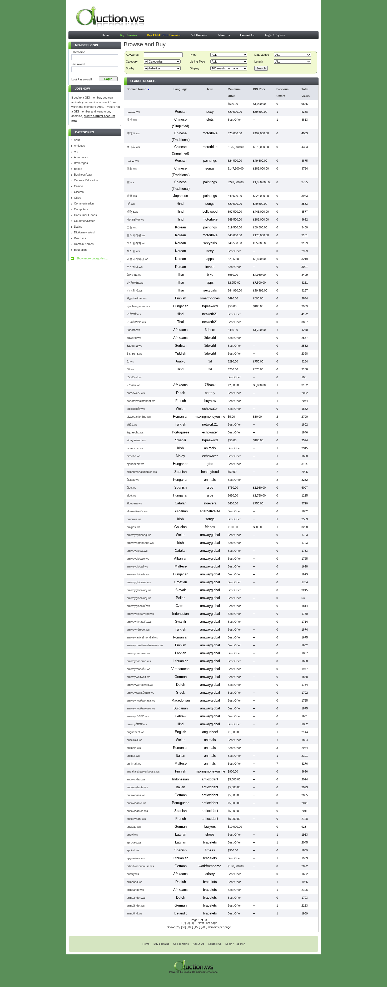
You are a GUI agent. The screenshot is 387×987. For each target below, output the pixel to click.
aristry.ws (133, 874)
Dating (78, 226)
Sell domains (181, 943)
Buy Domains (128, 35)
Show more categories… (92, 258)
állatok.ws (133, 479)
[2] (184, 922)
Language (180, 89)
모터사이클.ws (136, 235)
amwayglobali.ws (137, 566)
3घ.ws (130, 369)
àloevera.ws (134, 503)
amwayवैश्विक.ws (137, 724)
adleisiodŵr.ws (136, 408)
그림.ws (132, 227)
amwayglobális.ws (138, 574)
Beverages (81, 163)
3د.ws (130, 361)
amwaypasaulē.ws (138, 653)
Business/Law (83, 174)
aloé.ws (131, 495)
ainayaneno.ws (136, 440)
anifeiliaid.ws (134, 739)
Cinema (79, 192)
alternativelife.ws (137, 511)
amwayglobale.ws (138, 558)
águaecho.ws (135, 432)
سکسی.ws (133, 111)
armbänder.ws (136, 905)
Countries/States (84, 220)
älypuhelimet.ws (137, 298)
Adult (77, 140)
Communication (84, 203)
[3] (188, 922)
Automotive (81, 157)
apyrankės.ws (136, 858)
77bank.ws (134, 385)
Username (78, 52)
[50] (183, 927)
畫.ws (130, 182)
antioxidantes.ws (137, 810)
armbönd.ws (134, 913)
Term (210, 89)
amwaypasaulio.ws (139, 661)
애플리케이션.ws (137, 258)
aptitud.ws (133, 850)
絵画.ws (132, 195)
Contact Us (247, 35)
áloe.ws (131, 487)
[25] (178, 927)
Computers (81, 209)
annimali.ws (134, 763)
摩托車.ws (133, 133)
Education (80, 249)
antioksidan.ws (136, 779)
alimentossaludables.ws (142, 471)
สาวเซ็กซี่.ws (135, 290)
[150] (197, 927)
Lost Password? (81, 79)
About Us (224, 35)
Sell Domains (199, 35)
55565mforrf (134, 377)
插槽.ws (132, 119)
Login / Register (275, 35)
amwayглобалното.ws (141, 708)
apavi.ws (132, 834)
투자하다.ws (135, 266)
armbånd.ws (134, 881)
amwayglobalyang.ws (140, 613)
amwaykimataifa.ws (139, 621)
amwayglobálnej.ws (139, 590)
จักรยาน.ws (134, 274)
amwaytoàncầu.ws (139, 669)
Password (78, 64)
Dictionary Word (84, 232)
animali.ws (133, 755)
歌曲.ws (132, 168)
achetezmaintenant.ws (141, 400)
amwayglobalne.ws (139, 582)
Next (201, 922)
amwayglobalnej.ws (139, 598)
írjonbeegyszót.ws (138, 306)
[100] (190, 927)
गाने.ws (131, 203)
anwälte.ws (134, 826)
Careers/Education (86, 180)
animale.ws (134, 747)
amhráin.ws (134, 519)
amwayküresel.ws (138, 629)
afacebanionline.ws (139, 416)
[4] (192, 922)
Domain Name (136, 89)
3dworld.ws (134, 337)
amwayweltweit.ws (138, 676)
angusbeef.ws (136, 732)
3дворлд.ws (134, 345)
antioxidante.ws (136, 803)
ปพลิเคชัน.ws (135, 282)
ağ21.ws (132, 424)
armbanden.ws (136, 897)
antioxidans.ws (136, 795)
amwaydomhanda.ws (140, 542)
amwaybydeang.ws (139, 534)
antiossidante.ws (137, 787)
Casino (78, 186)
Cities (77, 197)
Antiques (79, 145)
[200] (204, 927)
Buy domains (161, 943)
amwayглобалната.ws (141, 700)
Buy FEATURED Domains (163, 35)
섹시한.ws (133, 251)
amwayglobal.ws (137, 550)
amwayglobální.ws (138, 605)
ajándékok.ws (135, 464)
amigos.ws (133, 527)
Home (105, 35)
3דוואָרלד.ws (134, 353)
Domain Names (84, 244)
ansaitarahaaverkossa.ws (143, 771)
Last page (211, 922)
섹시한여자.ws (136, 243)
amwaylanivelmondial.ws (142, 637)
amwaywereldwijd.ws (140, 684)
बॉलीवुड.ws (132, 211)
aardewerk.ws (136, 393)
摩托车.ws (133, 147)
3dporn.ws (133, 329)
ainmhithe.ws (135, 448)
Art (76, 151)
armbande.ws (135, 889)
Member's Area (93, 106)
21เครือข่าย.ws (136, 322)
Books (78, 168)
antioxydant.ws (136, 818)
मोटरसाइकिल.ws (135, 219)
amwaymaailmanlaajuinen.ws (145, 645)
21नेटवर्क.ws (134, 314)
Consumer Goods (85, 215)
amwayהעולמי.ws (138, 716)
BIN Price (259, 89)
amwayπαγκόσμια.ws (140, 692)
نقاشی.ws (133, 160)
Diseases (80, 238)
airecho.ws (134, 456)
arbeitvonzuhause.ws (140, 866)
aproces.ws (134, 842)
